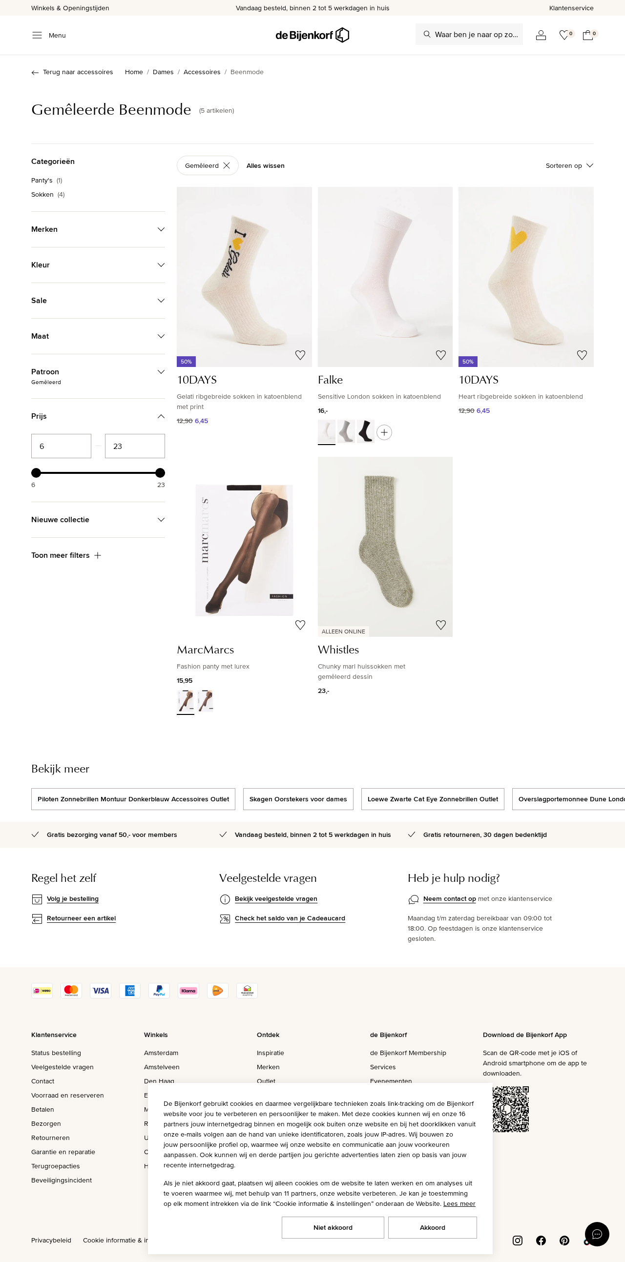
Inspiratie (270, 1053)
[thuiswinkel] (247, 996)
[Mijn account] (541, 35)
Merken (268, 1067)
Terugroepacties (55, 1166)
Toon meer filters (60, 555)
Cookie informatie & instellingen (131, 1240)
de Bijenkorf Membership (408, 1053)
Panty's (46, 180)
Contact (42, 1081)
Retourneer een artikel (81, 918)
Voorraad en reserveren (67, 1095)
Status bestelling (56, 1053)
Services (383, 1067)
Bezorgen (46, 1123)
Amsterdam (161, 1053)
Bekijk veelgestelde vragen (276, 898)
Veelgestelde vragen (62, 1067)
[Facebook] (541, 1239)
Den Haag (159, 1081)
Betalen (42, 1109)
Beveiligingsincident (61, 1180)
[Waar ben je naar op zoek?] (427, 34)
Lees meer (459, 1203)
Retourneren (50, 1137)
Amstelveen (162, 1067)
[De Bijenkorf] (312, 35)
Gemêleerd (202, 165)
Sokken (47, 194)
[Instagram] (517, 1239)
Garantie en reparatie (63, 1152)
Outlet (266, 1081)
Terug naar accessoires (78, 72)
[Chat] (597, 1234)
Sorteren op (564, 165)
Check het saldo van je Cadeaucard (290, 918)
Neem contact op (449, 898)
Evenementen (391, 1081)
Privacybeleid (51, 1240)
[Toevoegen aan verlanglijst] (300, 355)
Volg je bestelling (73, 898)
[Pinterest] (564, 1239)
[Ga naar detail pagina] (384, 432)
